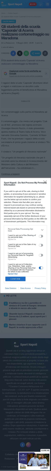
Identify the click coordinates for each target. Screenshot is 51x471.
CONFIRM (15, 279)
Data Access (25, 288)
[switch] (41, 236)
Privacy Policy (40, 288)
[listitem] (25, 230)
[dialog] (25, 235)
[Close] (45, 182)
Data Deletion (10, 288)
